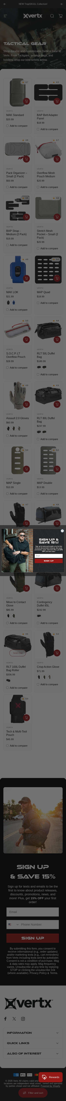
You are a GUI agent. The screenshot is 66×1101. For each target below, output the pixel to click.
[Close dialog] (62, 530)
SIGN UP (49, 561)
